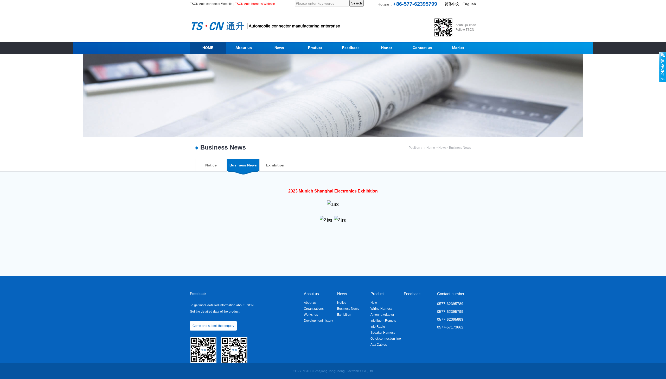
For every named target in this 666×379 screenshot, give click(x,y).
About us (310, 303)
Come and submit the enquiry (213, 326)
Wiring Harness (381, 308)
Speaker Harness (382, 332)
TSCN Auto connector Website (211, 4)
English (469, 4)
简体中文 (452, 4)
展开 (662, 67)
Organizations (314, 308)
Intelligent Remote (383, 320)
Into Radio (377, 326)
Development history (318, 320)
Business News (460, 148)
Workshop (311, 314)
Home (430, 148)
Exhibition (344, 314)
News (442, 148)
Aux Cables (378, 344)
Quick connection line (385, 338)
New (373, 303)
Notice (341, 303)
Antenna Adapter (382, 314)
